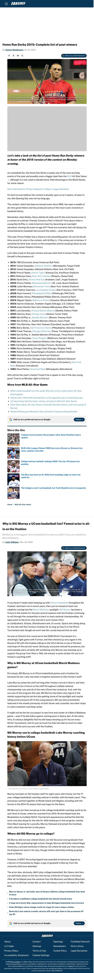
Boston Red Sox (37, 279)
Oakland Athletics (44, 265)
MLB (69, 176)
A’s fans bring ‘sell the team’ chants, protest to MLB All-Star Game (43, 401)
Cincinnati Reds (37, 369)
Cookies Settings (41, 955)
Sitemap (37, 946)
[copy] (22, 55)
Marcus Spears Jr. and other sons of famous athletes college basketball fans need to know (47, 893)
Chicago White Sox (41, 331)
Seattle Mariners (40, 317)
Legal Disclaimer (79, 950)
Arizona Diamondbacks (43, 310)
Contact (37, 941)
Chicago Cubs (38, 314)
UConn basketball (59, 602)
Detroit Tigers (38, 272)
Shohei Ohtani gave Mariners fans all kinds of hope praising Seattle (43, 411)
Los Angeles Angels (46, 290)
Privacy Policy (11, 950)
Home (9, 504)
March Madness (41, 609)
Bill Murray (65, 609)
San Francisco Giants (41, 327)
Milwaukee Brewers (42, 283)
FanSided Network (80, 941)
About (7, 941)
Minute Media (15, 962)
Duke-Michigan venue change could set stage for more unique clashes (41, 907)
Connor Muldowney (14, 50)
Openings (58, 941)
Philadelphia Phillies (42, 293)
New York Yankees (41, 276)
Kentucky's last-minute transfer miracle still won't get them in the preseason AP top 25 (46, 912)
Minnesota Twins (41, 286)
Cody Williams (12, 542)
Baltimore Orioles (41, 300)
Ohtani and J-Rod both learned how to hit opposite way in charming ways (46, 397)
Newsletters (59, 946)
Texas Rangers (39, 338)
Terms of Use (39, 950)
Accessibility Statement (16, 955)
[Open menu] (6, 3)
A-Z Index (9, 946)
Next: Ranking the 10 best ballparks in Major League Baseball (38, 189)
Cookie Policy (60, 950)
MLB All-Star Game (23, 504)
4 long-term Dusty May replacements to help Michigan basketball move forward (46, 903)
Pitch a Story (77, 946)
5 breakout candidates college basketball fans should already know (40, 899)
